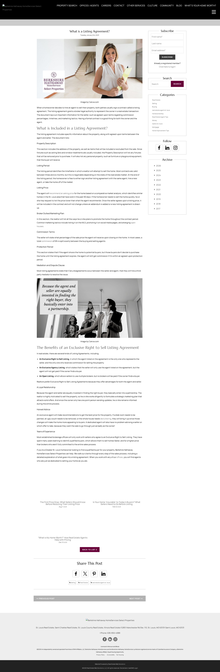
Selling (73, 582)
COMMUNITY (167, 5)
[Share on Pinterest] (94, 573)
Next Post (135, 598)
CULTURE (152, 5)
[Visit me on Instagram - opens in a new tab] (175, 147)
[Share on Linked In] (103, 573)
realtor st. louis (157, 124)
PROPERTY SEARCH (67, 5)
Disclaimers (123, 668)
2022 (158, 184)
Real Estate (84, 582)
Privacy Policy (100, 655)
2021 (158, 189)
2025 (158, 170)
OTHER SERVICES (136, 5)
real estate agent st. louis (101, 582)
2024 (158, 175)
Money (154, 120)
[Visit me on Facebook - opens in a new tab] (159, 147)
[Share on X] (85, 573)
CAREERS (106, 5)
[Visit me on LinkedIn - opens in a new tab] (167, 147)
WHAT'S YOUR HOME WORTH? (200, 5)
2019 (158, 199)
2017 (158, 208)
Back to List (89, 549)
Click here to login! (167, 66)
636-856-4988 (113, 633)
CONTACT (119, 5)
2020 (158, 194)
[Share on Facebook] (75, 573)
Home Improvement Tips (160, 131)
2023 (158, 180)
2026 (158, 165)
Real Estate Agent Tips (160, 117)
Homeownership (157, 114)
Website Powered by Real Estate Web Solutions (110, 664)
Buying (154, 107)
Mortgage (155, 127)
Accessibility (111, 655)
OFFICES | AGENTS (89, 5)
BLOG (179, 5)
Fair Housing (120, 655)
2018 (158, 203)
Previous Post (46, 598)
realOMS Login (133, 668)
